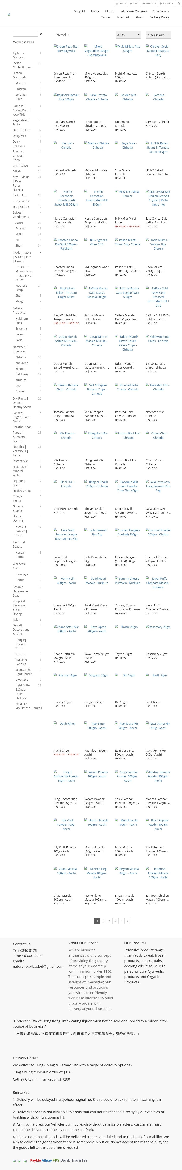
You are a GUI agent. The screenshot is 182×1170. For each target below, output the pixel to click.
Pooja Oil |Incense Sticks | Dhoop (19, 607)
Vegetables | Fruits (21, 122)
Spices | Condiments (21, 215)
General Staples (18, 508)
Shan (18, 245)
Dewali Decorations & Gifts (21, 629)
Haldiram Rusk (21, 321)
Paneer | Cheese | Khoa (19, 155)
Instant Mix (20, 461)
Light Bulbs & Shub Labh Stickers (22, 691)
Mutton (110, 11)
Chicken (20, 89)
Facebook (123, 17)
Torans (20, 654)
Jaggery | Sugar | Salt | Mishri (22, 417)
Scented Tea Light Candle (23, 672)
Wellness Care (19, 566)
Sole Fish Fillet (21, 97)
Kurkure (20, 380)
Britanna (21, 328)
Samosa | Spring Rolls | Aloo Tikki (22, 110)
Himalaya (21, 574)
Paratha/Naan (22, 427)
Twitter (106, 17)
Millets (17, 171)
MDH (18, 234)
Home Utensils (18, 518)
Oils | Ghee (20, 166)
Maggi (19, 301)
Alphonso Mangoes (134, 11)
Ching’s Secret (17, 498)
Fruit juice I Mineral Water (20, 471)
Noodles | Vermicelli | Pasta (20, 451)
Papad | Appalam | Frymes (20, 437)
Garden (20, 391)
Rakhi (16, 620)
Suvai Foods (161, 11)
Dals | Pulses (21, 130)
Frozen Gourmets (19, 75)
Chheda (20, 357)
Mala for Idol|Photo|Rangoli (23, 706)
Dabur (19, 580)
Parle (18, 340)
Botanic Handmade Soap (20, 591)
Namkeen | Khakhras (20, 349)
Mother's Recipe (21, 288)
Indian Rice (20, 195)
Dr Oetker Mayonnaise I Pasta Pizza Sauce (23, 273)
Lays (18, 386)
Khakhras (21, 363)
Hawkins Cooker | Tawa (21, 531)
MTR (18, 240)
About (139, 17)
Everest (20, 228)
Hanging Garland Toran (21, 644)
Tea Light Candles (21, 662)
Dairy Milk (19, 136)
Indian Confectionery (22, 65)
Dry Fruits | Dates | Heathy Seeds (22, 403)
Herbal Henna (20, 555)
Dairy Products (19, 144)
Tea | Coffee (21, 207)
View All (61, 35)
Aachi (19, 223)
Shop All (79, 11)
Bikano (20, 334)
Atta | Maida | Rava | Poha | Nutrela (21, 183)
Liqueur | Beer (19, 483)
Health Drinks (22, 491)
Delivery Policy (159, 17)
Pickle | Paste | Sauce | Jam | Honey (22, 257)
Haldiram (21, 374)
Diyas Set (21, 680)
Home (95, 11)
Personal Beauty (19, 544)
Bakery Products (19, 310)
